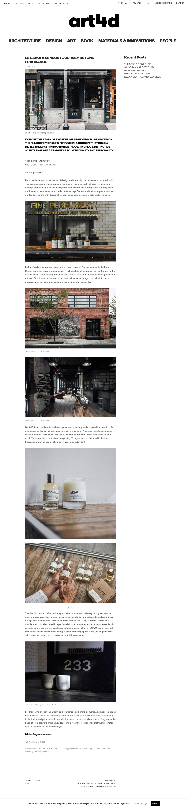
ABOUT (7, 3)
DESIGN (54, 41)
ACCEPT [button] (155, 803)
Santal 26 (37, 752)
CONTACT (19, 3)
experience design (86, 749)
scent (103, 749)
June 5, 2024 (30, 67)
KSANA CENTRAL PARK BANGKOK (142, 77)
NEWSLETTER (44, 3)
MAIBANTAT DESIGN (135, 71)
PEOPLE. (168, 41)
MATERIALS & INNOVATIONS (126, 41)
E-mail (126, 3)
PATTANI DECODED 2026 (137, 74)
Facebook (118, 3)
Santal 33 (45, 752)
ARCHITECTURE (25, 41)
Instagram (122, 3)
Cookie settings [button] (140, 803)
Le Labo (97, 749)
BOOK (87, 41)
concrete (74, 749)
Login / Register (163, 3)
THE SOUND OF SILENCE (137, 64)
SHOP (31, 3)
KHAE (32, 782)
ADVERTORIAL (47, 749)
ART (71, 41)
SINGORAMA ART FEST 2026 (139, 67)
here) (40, 173)
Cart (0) (180, 3)
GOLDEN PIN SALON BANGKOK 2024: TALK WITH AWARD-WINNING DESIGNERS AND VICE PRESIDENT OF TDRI (96, 783)
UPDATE (57, 749)
